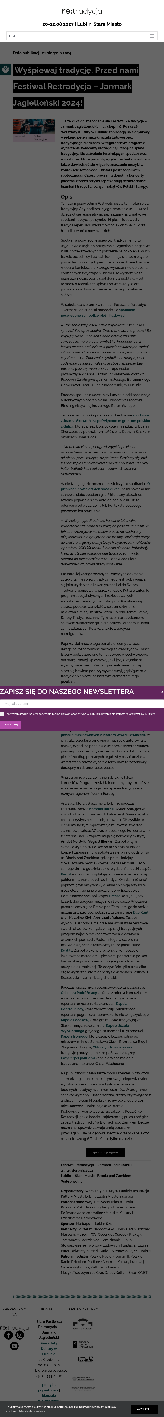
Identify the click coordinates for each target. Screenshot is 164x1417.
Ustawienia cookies (31, 1411)
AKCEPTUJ (144, 1409)
